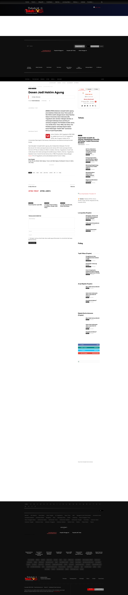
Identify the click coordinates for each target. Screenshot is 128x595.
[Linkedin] (42, 103)
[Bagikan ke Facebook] (87, 106)
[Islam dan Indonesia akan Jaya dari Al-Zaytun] (80, 294)
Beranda (30, 86)
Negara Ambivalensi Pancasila (91, 180)
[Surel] (45, 103)
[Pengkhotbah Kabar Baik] (59, 544)
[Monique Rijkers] (89, 59)
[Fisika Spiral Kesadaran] (80, 224)
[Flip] (60, 103)
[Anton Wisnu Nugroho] (69, 59)
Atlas (63, 82)
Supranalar (88, 162)
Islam (41, 172)
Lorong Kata (88, 220)
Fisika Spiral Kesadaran (92, 223)
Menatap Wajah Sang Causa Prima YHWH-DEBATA (92, 166)
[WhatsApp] (39, 103)
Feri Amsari (49, 67)
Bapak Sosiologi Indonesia (29, 552)
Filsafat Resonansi (91, 229)
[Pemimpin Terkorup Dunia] (80, 265)
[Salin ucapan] (95, 106)
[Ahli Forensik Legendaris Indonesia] (49, 544)
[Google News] (96, 79)
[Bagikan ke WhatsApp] (82, 106)
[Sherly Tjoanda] (39, 59)
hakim (37, 172)
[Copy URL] (63, 103)
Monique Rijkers (89, 67)
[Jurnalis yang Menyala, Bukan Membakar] (67, 199)
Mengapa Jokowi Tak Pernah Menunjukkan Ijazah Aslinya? (92, 217)
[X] (90, 79)
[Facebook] (85, 79)
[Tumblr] (51, 103)
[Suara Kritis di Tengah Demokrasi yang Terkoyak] (39, 544)
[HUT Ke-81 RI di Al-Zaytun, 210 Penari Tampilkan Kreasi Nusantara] (80, 150)
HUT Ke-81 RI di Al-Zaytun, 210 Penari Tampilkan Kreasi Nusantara (91, 151)
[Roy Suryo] (59, 59)
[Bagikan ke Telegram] (90, 106)
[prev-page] (29, 210)
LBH (54, 172)
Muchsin (73, 186)
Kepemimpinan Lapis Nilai (35, 204)
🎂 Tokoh (81, 89)
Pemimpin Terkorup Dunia (91, 264)
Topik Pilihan (88, 260)
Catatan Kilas (88, 182)
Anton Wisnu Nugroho (69, 68)
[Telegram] (54, 103)
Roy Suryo (59, 67)
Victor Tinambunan (79, 68)
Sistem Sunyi (52, 82)
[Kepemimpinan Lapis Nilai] (35, 199)
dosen (30, 155)
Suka (98, 344)
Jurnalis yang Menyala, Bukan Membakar (66, 205)
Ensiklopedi (40, 86)
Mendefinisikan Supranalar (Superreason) (90, 174)
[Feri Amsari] (49, 59)
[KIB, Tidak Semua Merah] (80, 288)
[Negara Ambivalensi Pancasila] (80, 181)
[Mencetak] (48, 103)
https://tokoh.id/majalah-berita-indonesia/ (85, 461)
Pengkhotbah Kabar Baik (59, 552)
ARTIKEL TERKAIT (33, 191)
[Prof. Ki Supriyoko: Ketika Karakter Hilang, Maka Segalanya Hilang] (80, 271)
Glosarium (70, 82)
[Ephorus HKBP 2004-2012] (69, 544)
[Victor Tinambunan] (79, 59)
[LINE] (57, 103)
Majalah (87, 288)
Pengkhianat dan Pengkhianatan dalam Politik (92, 258)
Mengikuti (96, 347)
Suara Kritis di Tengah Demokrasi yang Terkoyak (39, 553)
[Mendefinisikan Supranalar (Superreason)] (80, 174)
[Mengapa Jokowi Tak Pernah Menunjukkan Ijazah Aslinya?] (80, 217)
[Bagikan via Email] (93, 106)
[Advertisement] (64, 26)
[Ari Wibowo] (99, 59)
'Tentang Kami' (57, 591)
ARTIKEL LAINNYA (45, 191)
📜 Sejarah (88, 89)
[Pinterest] (36, 103)
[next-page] (31, 210)
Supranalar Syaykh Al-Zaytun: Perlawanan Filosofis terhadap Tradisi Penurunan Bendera (88, 140)
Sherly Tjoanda (39, 67)
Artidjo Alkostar (36, 97)
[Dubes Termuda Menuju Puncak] (99, 544)
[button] (102, 2)
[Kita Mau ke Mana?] (80, 302)
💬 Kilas (96, 89)
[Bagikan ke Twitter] (85, 106)
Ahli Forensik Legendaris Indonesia (49, 553)
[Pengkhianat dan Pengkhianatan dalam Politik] (80, 257)
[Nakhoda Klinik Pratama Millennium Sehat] (79, 544)
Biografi (34, 86)
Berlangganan (95, 353)
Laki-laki (50, 172)
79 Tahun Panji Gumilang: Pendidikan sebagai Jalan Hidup (51, 206)
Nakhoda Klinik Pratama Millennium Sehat (79, 553)
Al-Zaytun (80, 135)
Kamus (59, 82)
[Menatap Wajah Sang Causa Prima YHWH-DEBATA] (80, 166)
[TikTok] (88, 79)
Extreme (76, 82)
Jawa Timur (46, 172)
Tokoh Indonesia (36, 100)
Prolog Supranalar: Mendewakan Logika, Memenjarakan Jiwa (92, 159)
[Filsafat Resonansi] (80, 231)
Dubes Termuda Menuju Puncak (98, 552)
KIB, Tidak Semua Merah (92, 286)
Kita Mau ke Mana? (91, 300)
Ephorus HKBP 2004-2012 (69, 552)
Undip (60, 172)
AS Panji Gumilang (29, 68)
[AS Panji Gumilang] (29, 59)
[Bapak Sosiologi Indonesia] (29, 544)
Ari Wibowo (99, 67)
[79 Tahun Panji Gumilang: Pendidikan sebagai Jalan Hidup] (51, 199)
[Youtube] (93, 79)
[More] (66, 103)
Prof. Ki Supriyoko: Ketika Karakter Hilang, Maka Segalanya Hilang (92, 271)
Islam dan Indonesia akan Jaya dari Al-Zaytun (91, 294)
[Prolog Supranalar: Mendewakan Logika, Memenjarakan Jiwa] (80, 159)
